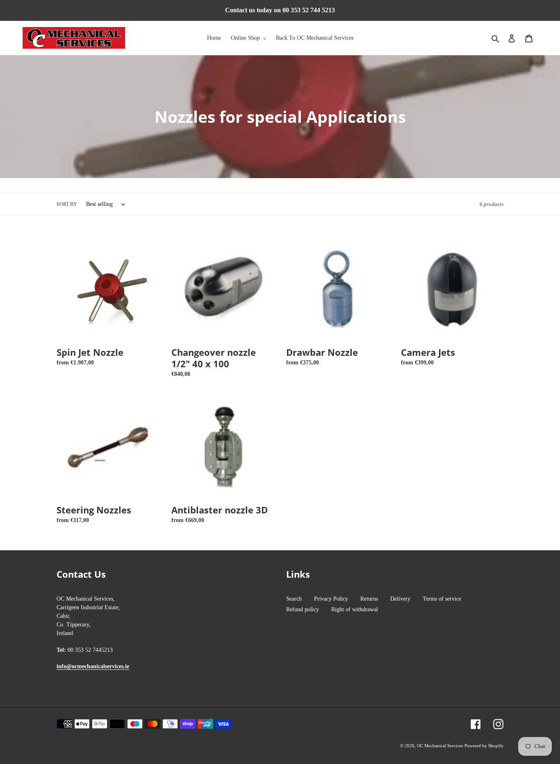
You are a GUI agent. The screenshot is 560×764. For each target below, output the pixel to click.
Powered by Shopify (483, 745)
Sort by (67, 204)
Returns (369, 599)
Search (294, 599)
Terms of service (442, 599)
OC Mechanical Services (440, 745)
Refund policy (302, 609)
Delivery (400, 599)
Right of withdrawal (354, 609)
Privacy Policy (331, 599)
